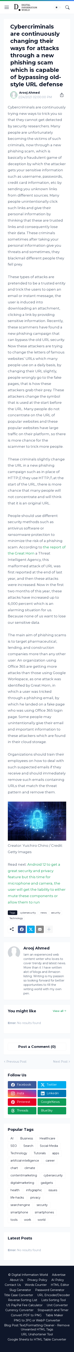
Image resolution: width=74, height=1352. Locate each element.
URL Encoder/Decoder (53, 1295)
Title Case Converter (18, 1295)
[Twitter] (31, 929)
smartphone (19, 1212)
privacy (35, 1197)
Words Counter (36, 1285)
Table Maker (54, 1315)
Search (28, 1146)
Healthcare (47, 1138)
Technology (16, 918)
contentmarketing (23, 1175)
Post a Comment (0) (37, 1047)
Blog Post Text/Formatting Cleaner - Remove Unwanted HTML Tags (37, 1327)
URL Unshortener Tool (37, 1334)
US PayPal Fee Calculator (24, 1305)
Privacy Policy (37, 1280)
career (50, 1160)
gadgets (47, 1183)
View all (58, 1011)
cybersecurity (28, 912)
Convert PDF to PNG (26, 1315)
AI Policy (57, 1280)
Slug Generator (20, 1290)
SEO (13, 1146)
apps (55, 1153)
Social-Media (49, 1146)
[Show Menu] (6, 7)
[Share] (60, 94)
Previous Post (16, 1061)
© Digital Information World (28, 1275)
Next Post (60, 1061)
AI (12, 1138)
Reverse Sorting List (22, 1300)
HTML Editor (60, 1285)
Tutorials (40, 1153)
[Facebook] (22, 929)
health (15, 1190)
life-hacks (17, 1197)
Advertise (59, 1275)
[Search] (67, 7)
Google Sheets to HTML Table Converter (37, 1339)
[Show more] (49, 929)
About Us (16, 1280)
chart (14, 1168)
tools (13, 1220)
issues (53, 1190)
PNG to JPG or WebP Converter (37, 1320)
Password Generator (49, 1290)
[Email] (40, 929)
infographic (34, 1190)
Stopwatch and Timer (53, 1310)
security (55, 912)
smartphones (44, 1212)
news (43, 912)
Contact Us (13, 1285)
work (27, 1220)
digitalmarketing (22, 1183)
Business (26, 1138)
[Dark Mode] (57, 7)
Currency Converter (19, 1310)
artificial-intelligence (24, 1160)
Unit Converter (57, 1305)
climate (29, 1168)
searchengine (20, 1205)
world (41, 1220)
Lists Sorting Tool (53, 1300)
